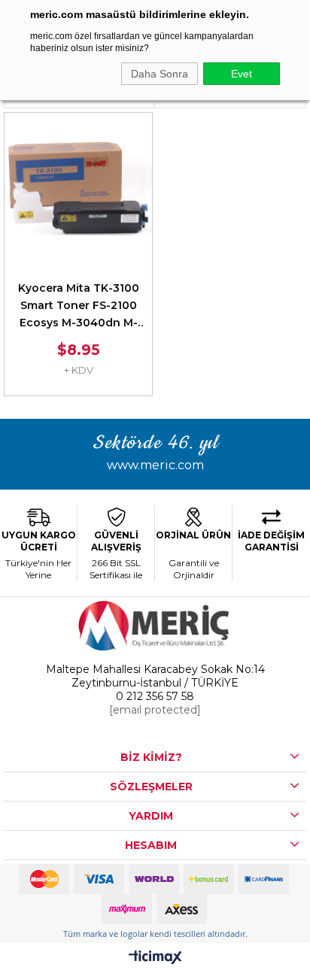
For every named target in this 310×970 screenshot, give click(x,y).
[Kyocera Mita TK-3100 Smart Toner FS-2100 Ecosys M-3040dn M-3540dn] (78, 186)
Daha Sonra (159, 74)
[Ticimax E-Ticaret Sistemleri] (155, 958)
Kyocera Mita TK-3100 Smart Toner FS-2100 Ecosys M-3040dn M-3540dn (78, 306)
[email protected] (155, 710)
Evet (241, 74)
